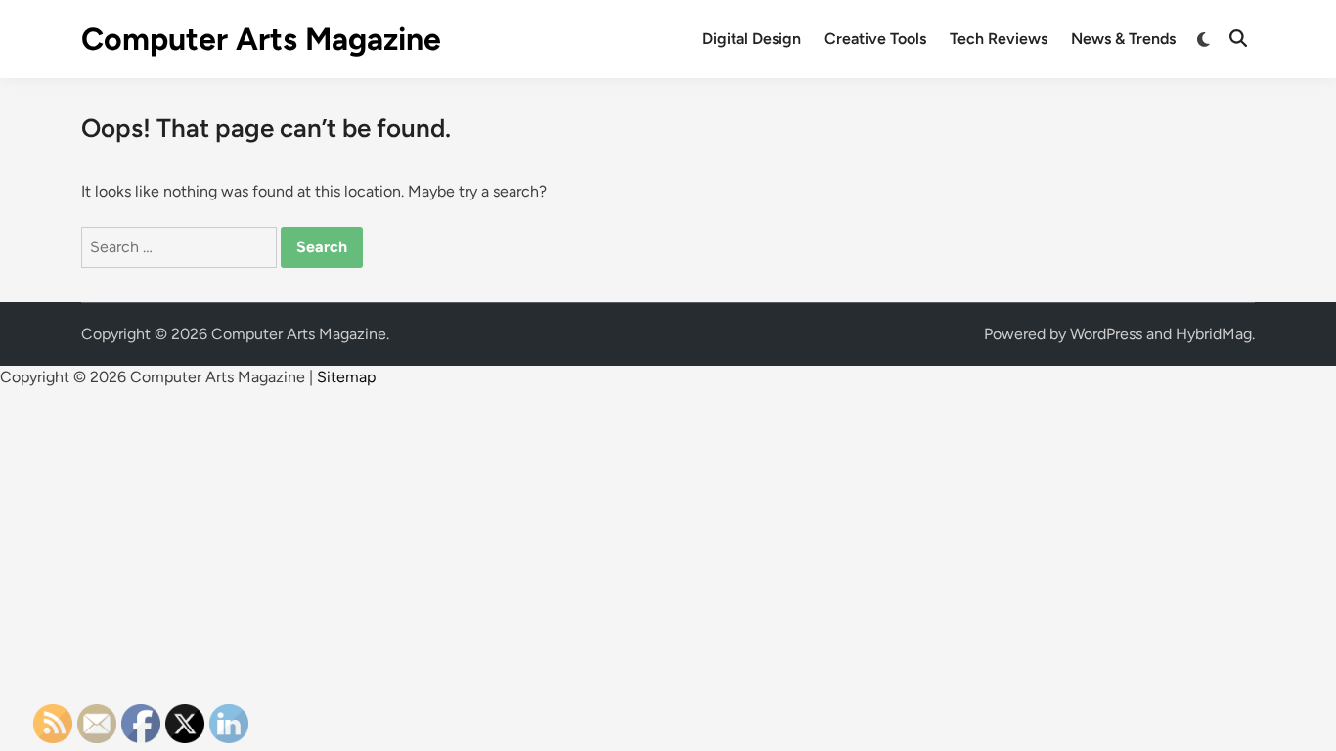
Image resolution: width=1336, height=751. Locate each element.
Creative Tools (875, 38)
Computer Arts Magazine (261, 39)
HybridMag (1214, 334)
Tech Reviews (998, 38)
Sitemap (346, 377)
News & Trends (1123, 38)
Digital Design (751, 38)
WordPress (1106, 334)
